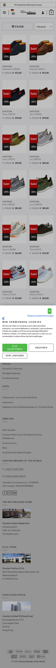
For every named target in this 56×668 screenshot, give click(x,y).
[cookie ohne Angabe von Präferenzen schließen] (49, 311)
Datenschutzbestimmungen (40, 315)
